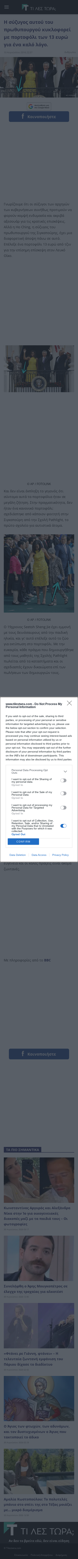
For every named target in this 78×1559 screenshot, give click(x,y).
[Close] (70, 704)
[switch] (63, 780)
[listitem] (39, 771)
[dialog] (39, 779)
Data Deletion (17, 854)
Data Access (39, 854)
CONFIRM (23, 841)
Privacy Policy (60, 854)
